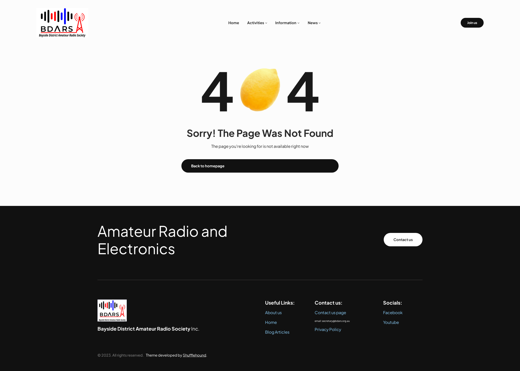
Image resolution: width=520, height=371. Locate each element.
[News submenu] (319, 23)
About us (273, 312)
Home (271, 322)
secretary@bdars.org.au (336, 320)
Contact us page (330, 312)
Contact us (403, 239)
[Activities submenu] (266, 23)
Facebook (393, 312)
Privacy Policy (328, 329)
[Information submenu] (298, 23)
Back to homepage (207, 165)
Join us (472, 23)
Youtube (391, 322)
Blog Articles (277, 331)
